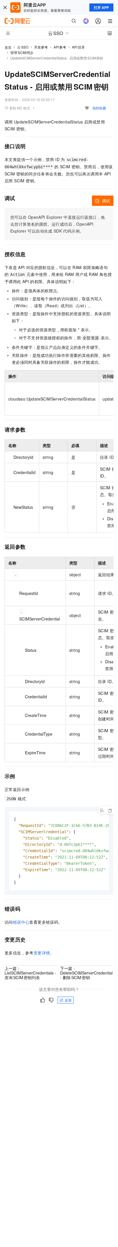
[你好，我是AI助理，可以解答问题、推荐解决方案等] (86, 21)
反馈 (68, 999)
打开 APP (101, 7)
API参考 (60, 47)
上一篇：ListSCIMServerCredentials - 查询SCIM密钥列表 (30, 972)
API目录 (78, 47)
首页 (8, 47)
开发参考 (41, 47)
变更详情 (42, 953)
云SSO (22, 47)
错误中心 (21, 922)
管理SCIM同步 (22, 52)
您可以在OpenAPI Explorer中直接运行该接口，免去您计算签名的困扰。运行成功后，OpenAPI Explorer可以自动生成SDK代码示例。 (57, 224)
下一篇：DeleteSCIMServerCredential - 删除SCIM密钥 (86, 972)
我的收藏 (99, 107)
